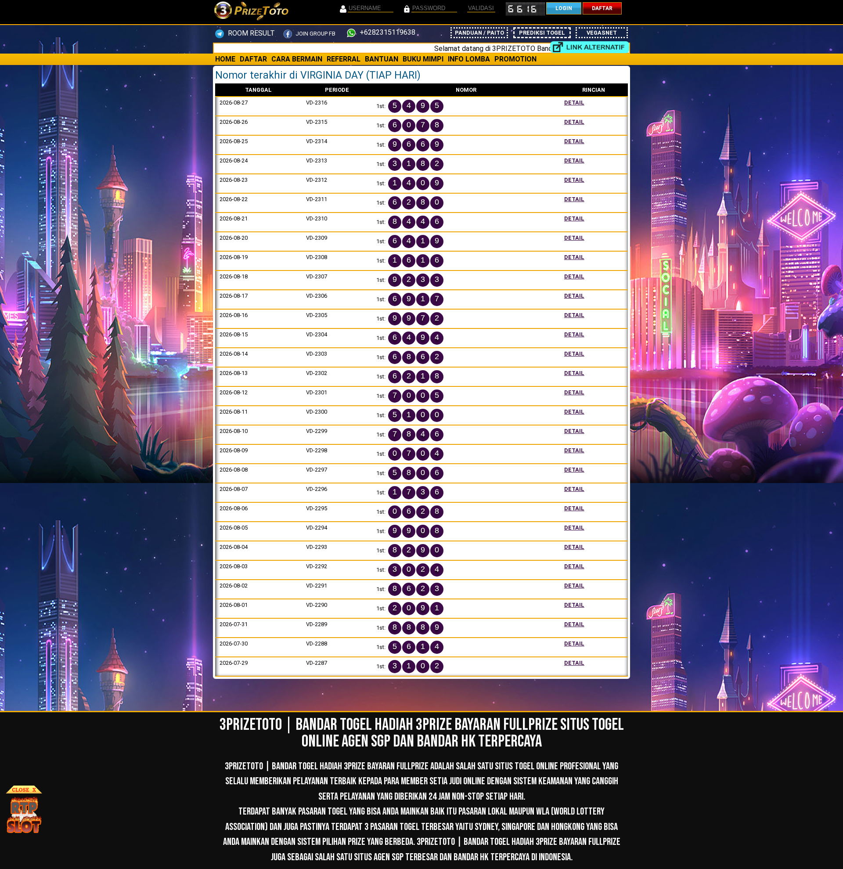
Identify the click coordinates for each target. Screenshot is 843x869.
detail (574, 102)
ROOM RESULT (250, 33)
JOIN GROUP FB (314, 33)
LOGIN (563, 8)
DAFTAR (602, 8)
